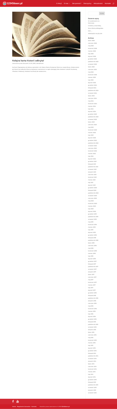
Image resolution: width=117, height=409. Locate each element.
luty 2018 (90, 256)
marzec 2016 (92, 311)
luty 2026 (91, 53)
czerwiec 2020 (92, 198)
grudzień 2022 (92, 140)
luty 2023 (90, 135)
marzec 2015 (92, 343)
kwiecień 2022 (92, 151)
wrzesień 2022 (92, 145)
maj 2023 (91, 127)
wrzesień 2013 (92, 387)
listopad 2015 (92, 322)
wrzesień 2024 (92, 93)
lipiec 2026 (91, 40)
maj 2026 (91, 46)
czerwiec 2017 (92, 277)
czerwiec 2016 (92, 303)
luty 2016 (90, 314)
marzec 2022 (92, 153)
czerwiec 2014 (92, 366)
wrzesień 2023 (92, 119)
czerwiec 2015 (92, 335)
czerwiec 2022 (92, 148)
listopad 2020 (92, 190)
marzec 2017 (92, 285)
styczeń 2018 (92, 258)
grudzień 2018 (92, 235)
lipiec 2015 (91, 332)
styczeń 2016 (92, 316)
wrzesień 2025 (92, 64)
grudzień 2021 (92, 161)
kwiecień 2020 (92, 203)
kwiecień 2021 (92, 177)
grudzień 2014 (92, 350)
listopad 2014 (92, 353)
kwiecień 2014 (92, 369)
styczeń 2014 (92, 377)
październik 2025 (93, 61)
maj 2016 (90, 306)
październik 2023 (93, 117)
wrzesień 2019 (92, 219)
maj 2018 (90, 248)
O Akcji (59, 3)
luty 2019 (90, 230)
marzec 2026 (92, 51)
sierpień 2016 (92, 301)
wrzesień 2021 (92, 169)
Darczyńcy (87, 3)
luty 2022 (90, 156)
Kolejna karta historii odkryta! (28, 60)
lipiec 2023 (91, 122)
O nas (66, 3)
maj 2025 (91, 72)
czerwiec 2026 (92, 43)
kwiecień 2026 (92, 48)
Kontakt (108, 3)
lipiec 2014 (91, 364)
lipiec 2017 (91, 274)
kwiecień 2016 (92, 308)
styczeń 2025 (92, 82)
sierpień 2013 (92, 390)
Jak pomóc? (76, 3)
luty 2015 (90, 345)
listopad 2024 (92, 88)
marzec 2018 (92, 253)
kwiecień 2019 (92, 224)
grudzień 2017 (92, 261)
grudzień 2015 (92, 319)
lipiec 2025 (91, 67)
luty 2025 (90, 80)
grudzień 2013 (92, 379)
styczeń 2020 (92, 211)
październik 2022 (93, 143)
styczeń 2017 (92, 290)
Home (14, 406)
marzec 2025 (92, 77)
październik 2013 (93, 385)
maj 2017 (90, 279)
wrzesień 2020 (92, 195)
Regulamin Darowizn (23, 406)
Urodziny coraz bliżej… (95, 25)
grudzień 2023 (92, 114)
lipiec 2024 (91, 96)
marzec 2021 (92, 180)
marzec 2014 (92, 371)
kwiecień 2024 (92, 103)
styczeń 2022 (92, 159)
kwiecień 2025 (92, 74)
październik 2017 (93, 266)
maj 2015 (90, 337)
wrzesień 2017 (92, 269)
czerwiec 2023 (92, 124)
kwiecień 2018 (92, 251)
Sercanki (25, 63)
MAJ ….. (90, 31)
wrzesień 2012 (92, 393)
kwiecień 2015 (92, 340)
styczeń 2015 (92, 348)
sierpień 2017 (92, 272)
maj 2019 (90, 222)
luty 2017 (90, 287)
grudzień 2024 (92, 85)
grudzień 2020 (92, 187)
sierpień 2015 (92, 329)
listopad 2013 (92, 382)
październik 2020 (93, 193)
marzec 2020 (92, 206)
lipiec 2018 (91, 243)
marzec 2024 (92, 106)
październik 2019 (93, 216)
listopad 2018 (92, 237)
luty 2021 (90, 182)
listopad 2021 (92, 164)
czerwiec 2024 (92, 98)
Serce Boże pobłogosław (95, 28)
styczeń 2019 (92, 232)
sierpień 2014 (92, 361)
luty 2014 (90, 374)
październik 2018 (93, 240)
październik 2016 (93, 298)
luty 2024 (91, 109)
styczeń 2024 (92, 111)
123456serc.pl (65, 406)
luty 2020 (91, 209)
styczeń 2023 (92, 138)
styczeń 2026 (92, 56)
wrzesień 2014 (92, 358)
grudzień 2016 (92, 293)
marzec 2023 (92, 132)
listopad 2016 (92, 295)
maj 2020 (91, 201)
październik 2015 (93, 324)
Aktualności (98, 3)
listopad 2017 (92, 264)
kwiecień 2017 (92, 282)
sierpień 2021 (92, 172)
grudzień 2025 (92, 59)
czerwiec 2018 (92, 245)
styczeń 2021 (92, 185)
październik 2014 (93, 356)
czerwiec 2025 (92, 69)
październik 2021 (93, 166)
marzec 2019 (92, 227)
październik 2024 (93, 90)
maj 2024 (91, 101)
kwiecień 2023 (92, 130)
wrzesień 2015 (92, 327)
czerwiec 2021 (92, 174)
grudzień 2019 (92, 214)
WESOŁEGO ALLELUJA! (95, 33)
